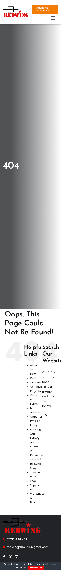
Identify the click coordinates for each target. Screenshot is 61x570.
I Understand (36, 568)
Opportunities (39, 417)
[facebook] (4, 556)
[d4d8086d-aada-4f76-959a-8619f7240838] (16, 7)
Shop (33, 481)
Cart (33, 378)
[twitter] (10, 556)
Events (34, 404)
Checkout (36, 382)
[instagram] (16, 556)
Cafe (33, 374)
